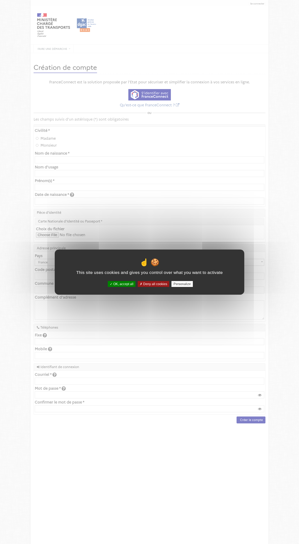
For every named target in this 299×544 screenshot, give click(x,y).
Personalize (182, 284)
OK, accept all (122, 284)
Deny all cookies (154, 284)
